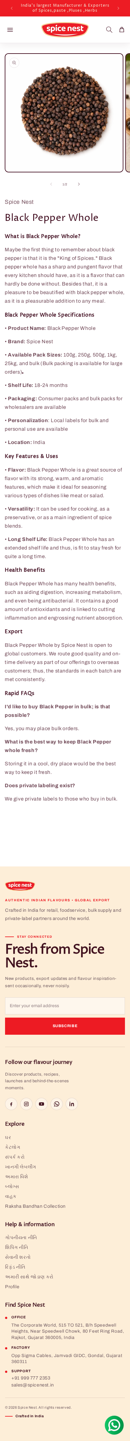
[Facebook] (11, 1104)
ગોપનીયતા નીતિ (21, 1237)
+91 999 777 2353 (30, 1377)
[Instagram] (26, 1104)
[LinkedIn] (72, 1104)
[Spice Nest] (20, 886)
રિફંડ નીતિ (15, 1267)
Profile (12, 1286)
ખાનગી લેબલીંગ (20, 1166)
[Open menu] (10, 30)
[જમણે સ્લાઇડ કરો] (79, 184)
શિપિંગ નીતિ (16, 1247)
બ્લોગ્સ (12, 1186)
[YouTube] (41, 1104)
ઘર (8, 1137)
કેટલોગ (12, 1147)
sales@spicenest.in (32, 1384)
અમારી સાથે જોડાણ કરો (29, 1276)
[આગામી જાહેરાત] (118, 8)
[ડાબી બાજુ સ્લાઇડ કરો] (51, 184)
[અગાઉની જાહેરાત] (12, 8)
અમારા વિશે (16, 1176)
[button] (109, 29)
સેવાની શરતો (18, 1257)
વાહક (11, 1196)
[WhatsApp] (56, 1104)
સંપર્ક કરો (15, 1157)
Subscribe (65, 1026)
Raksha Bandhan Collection (35, 1206)
